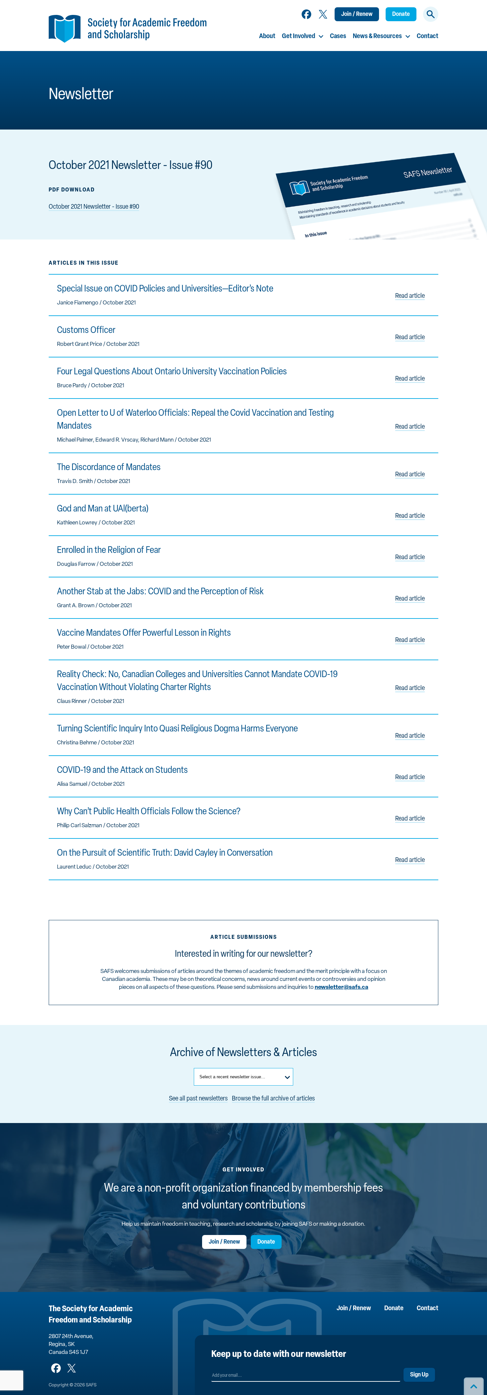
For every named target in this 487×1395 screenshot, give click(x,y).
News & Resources (377, 36)
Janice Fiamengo (77, 303)
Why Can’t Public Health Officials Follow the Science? (149, 812)
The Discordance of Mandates (109, 467)
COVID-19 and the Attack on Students (122, 770)
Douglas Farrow (76, 564)
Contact (427, 36)
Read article (410, 296)
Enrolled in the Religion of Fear (109, 550)
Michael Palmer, (76, 440)
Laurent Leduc (74, 867)
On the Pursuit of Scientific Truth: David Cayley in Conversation (165, 853)
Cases (338, 36)
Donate (401, 15)
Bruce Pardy (72, 386)
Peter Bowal (71, 647)
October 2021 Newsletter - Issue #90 (94, 207)
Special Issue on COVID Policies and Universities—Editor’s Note (165, 289)
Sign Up (419, 1375)
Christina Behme (77, 743)
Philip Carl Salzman (79, 826)
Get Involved (298, 36)
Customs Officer (86, 330)
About (267, 36)
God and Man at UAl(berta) (102, 509)
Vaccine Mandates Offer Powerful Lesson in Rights (144, 633)
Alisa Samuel (72, 784)
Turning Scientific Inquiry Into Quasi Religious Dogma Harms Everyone (177, 729)
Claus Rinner (72, 701)
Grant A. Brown (75, 606)
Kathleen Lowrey (77, 523)
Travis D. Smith (75, 481)
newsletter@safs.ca (341, 987)
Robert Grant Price (79, 344)
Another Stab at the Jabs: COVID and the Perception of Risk (160, 592)
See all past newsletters (198, 1099)
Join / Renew (356, 15)
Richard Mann (157, 440)
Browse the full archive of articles (273, 1099)
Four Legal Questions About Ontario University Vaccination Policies (172, 372)
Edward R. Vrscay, (117, 440)
